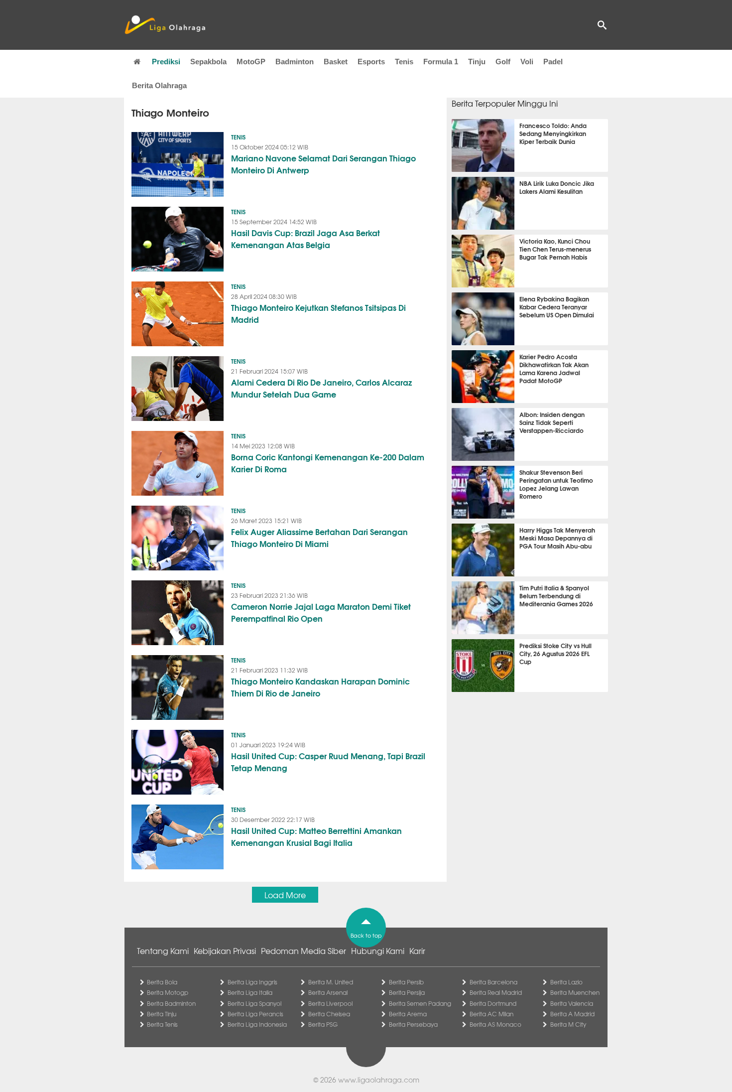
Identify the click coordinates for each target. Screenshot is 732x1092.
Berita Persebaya (413, 1024)
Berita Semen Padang (420, 1003)
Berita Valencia (571, 1003)
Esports (371, 61)
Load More (285, 895)
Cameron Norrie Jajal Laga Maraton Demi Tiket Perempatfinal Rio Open (321, 612)
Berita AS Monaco (495, 1024)
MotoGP (251, 61)
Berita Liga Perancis (255, 1013)
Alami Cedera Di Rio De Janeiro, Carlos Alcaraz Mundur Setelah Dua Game (321, 388)
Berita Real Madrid (496, 992)
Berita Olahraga (159, 85)
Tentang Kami (163, 950)
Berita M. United (330, 981)
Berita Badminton (171, 1003)
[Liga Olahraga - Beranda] (165, 25)
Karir (417, 950)
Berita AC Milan (491, 1013)
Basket (336, 61)
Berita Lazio (566, 981)
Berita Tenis (162, 1024)
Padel (553, 61)
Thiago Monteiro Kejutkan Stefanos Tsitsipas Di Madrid (318, 313)
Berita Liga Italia (250, 992)
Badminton (294, 61)
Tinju (477, 61)
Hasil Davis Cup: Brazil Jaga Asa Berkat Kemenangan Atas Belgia (305, 238)
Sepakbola (208, 61)
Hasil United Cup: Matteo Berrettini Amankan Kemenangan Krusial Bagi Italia (316, 836)
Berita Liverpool (330, 1003)
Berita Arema (408, 1013)
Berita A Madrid (572, 1013)
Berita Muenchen (575, 992)
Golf (502, 61)
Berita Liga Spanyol (254, 1003)
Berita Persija (407, 992)
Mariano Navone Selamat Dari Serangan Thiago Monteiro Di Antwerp (323, 163)
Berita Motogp (167, 992)
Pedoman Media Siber (303, 950)
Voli (526, 61)
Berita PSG (323, 1024)
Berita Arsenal (328, 992)
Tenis (404, 61)
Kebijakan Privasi (225, 950)
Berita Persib (406, 981)
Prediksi (166, 61)
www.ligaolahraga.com (378, 1080)
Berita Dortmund (493, 1003)
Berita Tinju (161, 1013)
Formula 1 (440, 61)
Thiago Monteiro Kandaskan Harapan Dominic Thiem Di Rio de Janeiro (320, 687)
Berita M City (568, 1024)
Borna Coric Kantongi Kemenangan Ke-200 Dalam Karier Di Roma (327, 462)
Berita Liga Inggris (252, 981)
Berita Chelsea (329, 1013)
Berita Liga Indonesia (257, 1024)
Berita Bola (162, 981)
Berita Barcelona (493, 981)
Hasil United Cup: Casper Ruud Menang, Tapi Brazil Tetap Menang (328, 761)
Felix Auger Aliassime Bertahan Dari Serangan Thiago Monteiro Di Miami (319, 537)
